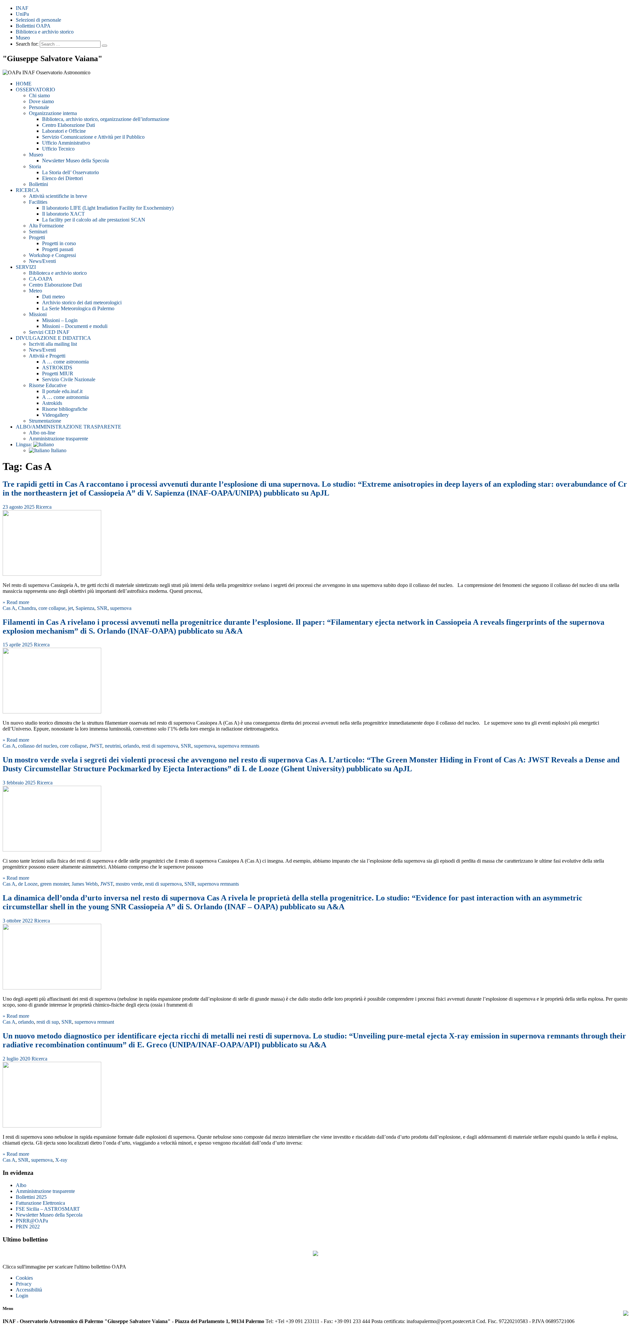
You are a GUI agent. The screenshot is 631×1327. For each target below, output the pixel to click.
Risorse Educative (47, 385)
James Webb (85, 884)
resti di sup (47, 1022)
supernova (120, 608)
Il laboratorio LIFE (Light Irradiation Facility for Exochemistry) (108, 208)
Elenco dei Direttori (62, 178)
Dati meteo (53, 296)
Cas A (9, 608)
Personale (39, 107)
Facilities (38, 202)
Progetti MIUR (57, 373)
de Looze (27, 884)
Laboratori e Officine (64, 131)
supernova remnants (238, 746)
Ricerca (44, 507)
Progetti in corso (59, 243)
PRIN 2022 (28, 1226)
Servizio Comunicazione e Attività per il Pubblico (93, 137)
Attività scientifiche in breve (58, 196)
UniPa (22, 14)
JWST (95, 746)
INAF (22, 8)
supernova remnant (94, 1022)
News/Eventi (42, 261)
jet (70, 608)
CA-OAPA (41, 279)
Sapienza (85, 608)
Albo (21, 1185)
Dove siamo (41, 101)
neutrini (113, 746)
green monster (54, 884)
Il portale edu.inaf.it (62, 391)
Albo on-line (42, 432)
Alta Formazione (46, 225)
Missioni (38, 314)
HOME (24, 83)
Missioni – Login (60, 320)
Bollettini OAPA (33, 26)
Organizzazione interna (53, 113)
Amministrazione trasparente (58, 438)
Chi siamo (39, 95)
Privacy (24, 1284)
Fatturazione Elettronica (40, 1203)
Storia (35, 166)
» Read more (16, 602)
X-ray (61, 1160)
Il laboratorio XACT (63, 214)
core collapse (51, 608)
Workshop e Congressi (52, 255)
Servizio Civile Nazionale (68, 379)
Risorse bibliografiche (64, 409)
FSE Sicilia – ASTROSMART (48, 1209)
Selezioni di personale (38, 20)
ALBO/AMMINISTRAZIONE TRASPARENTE (68, 427)
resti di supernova (160, 746)
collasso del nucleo (37, 746)
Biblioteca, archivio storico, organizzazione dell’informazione (105, 119)
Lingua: (24, 444)
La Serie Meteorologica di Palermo (78, 308)
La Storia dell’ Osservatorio (70, 172)
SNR (102, 608)
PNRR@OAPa (32, 1220)
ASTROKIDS (57, 367)
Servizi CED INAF (49, 332)
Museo (23, 37)
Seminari (38, 231)
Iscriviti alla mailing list (53, 344)
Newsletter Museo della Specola (75, 160)
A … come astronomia (65, 361)
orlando (131, 746)
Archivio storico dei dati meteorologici (82, 302)
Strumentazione (45, 421)
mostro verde (129, 884)
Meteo (35, 290)
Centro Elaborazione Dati (68, 125)
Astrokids (52, 403)
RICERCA (27, 190)
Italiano (58, 450)
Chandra (27, 608)
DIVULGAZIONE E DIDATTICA (53, 338)
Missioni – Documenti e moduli (74, 326)
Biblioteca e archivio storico (45, 32)
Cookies (24, 1278)
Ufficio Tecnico (58, 148)
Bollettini (38, 184)
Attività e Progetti (47, 356)
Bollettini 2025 (31, 1197)
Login (22, 1295)
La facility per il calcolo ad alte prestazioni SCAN (93, 219)
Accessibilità (29, 1289)
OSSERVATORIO (35, 89)
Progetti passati (57, 249)
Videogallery (55, 415)
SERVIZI (26, 267)
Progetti (37, 237)
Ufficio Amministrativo (66, 143)
